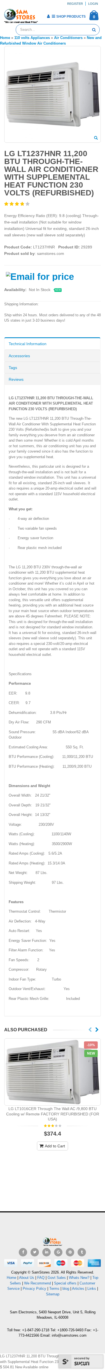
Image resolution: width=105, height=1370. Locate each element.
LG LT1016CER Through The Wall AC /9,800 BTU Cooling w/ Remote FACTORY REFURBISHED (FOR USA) (52, 1114)
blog (65, 1288)
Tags (13, 367)
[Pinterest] (70, 1252)
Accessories (19, 356)
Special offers (65, 1283)
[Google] (58, 1252)
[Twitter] (35, 1252)
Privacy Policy (34, 1288)
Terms (54, 1288)
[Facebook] (23, 1252)
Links (91, 1288)
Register (75, 3)
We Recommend (37, 1283)
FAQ (41, 1278)
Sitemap (52, 1294)
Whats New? (79, 1278)
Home (11, 1278)
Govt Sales (57, 1278)
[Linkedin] (46, 1252)
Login (93, 3)
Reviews (16, 379)
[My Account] (48, 16)
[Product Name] (52, 1071)
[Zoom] (96, 138)
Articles (78, 1288)
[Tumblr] (82, 1252)
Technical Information (27, 344)
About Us (26, 1278)
